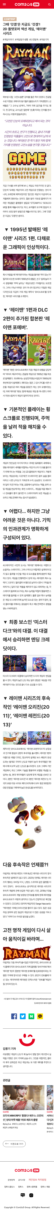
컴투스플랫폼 (32, 1187)
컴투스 (20, 1187)
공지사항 (21, 1180)
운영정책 (11, 1180)
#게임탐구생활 (21, 39)
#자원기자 (44, 39)
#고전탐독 (34, 39)
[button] (50, 1098)
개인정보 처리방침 (37, 1179)
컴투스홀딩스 (9, 1187)
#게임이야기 (8, 39)
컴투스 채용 (45, 1187)
